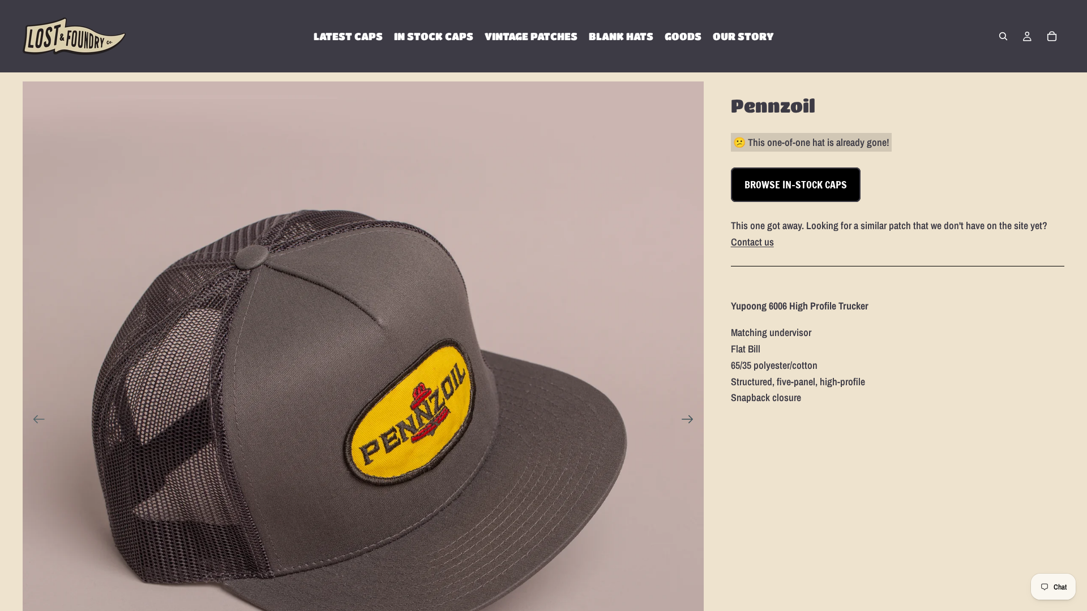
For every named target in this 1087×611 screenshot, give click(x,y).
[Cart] (1051, 36)
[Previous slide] (35, 422)
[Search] (1003, 36)
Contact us (752, 242)
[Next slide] (691, 422)
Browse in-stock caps (795, 184)
